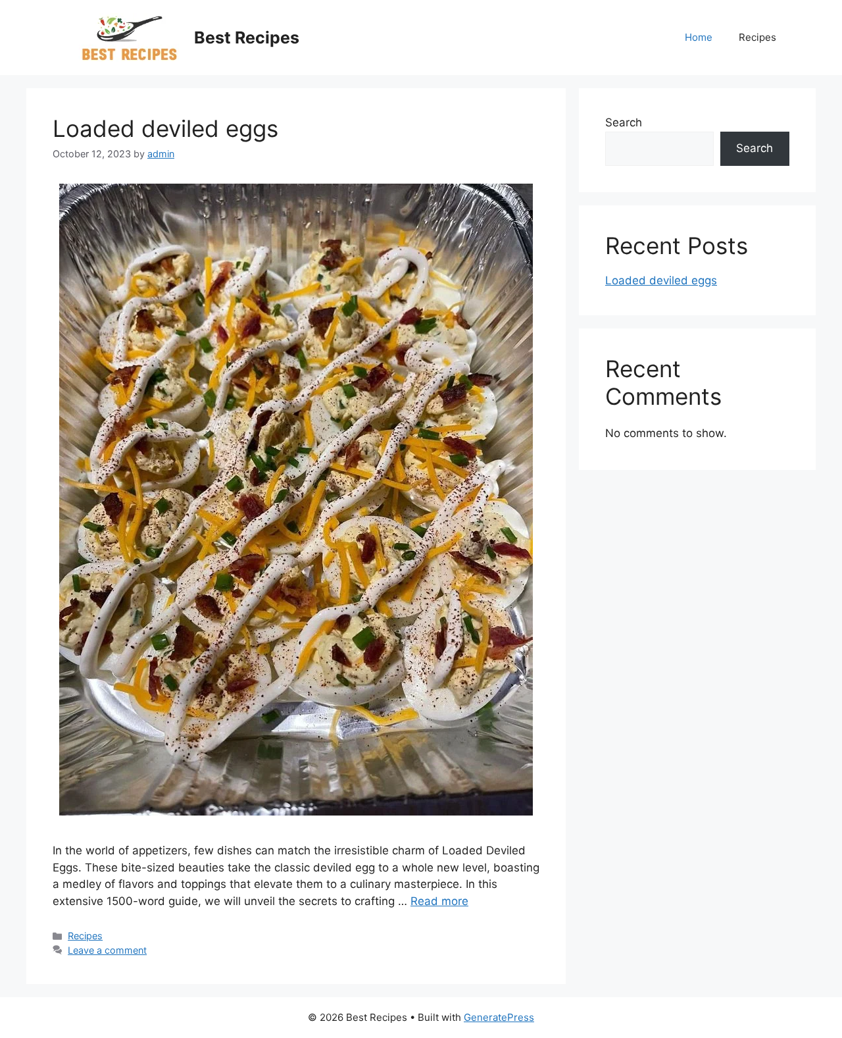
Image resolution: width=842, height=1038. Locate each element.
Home (698, 37)
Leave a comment (107, 950)
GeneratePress (499, 1017)
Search (623, 122)
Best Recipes (246, 37)
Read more (439, 901)
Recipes (757, 37)
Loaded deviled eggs (165, 128)
